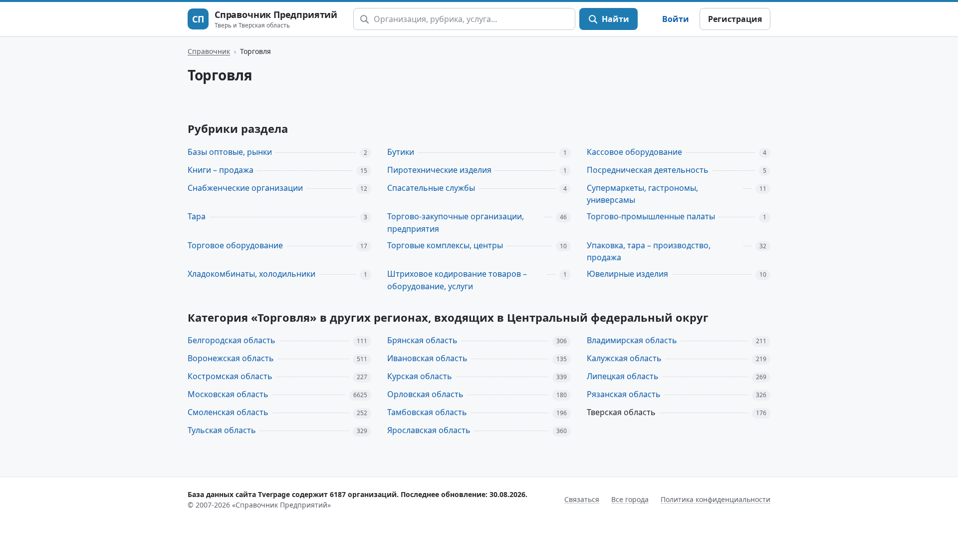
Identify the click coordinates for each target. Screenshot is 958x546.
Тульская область (222, 430)
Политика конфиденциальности (715, 499)
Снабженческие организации (245, 187)
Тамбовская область (427, 412)
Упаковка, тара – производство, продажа (649, 251)
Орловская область (425, 394)
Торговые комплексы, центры (445, 245)
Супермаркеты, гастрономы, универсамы (642, 194)
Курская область (419, 376)
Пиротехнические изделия (439, 169)
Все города (630, 499)
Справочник (209, 51)
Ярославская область (429, 430)
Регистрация (735, 18)
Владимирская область (632, 340)
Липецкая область (623, 376)
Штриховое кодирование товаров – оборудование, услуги (457, 280)
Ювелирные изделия (627, 273)
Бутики (400, 151)
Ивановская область (427, 358)
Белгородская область (231, 340)
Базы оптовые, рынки (230, 151)
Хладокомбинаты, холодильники (251, 273)
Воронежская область (231, 358)
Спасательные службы (431, 187)
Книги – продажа (220, 169)
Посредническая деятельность (648, 169)
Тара (197, 216)
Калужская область (624, 358)
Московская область (228, 394)
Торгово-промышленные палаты (651, 216)
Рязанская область (624, 394)
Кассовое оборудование (634, 151)
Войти (675, 18)
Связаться (581, 499)
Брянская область (422, 340)
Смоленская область (228, 412)
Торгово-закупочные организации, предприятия (455, 222)
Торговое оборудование (235, 245)
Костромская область (230, 376)
